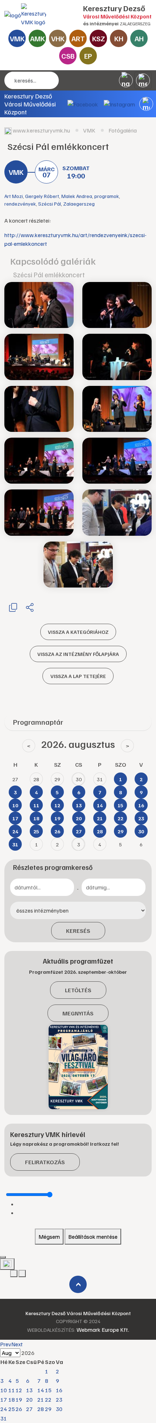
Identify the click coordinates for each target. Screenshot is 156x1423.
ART (78, 38)
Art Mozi (13, 196)
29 (48, 1409)
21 (40, 1399)
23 (59, 1399)
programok (106, 196)
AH (139, 38)
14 (40, 1390)
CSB (68, 55)
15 (48, 1390)
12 (19, 1390)
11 (11, 1390)
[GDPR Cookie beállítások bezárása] (3, 1257)
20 (29, 1399)
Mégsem (49, 1236)
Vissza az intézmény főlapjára (78, 654)
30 (59, 1409)
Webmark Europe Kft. (103, 1329)
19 (19, 1399)
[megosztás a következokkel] (29, 607)
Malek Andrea (76, 196)
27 (29, 1409)
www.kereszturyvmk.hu (41, 130)
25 (11, 1409)
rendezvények (20, 204)
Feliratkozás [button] (45, 1162)
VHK (58, 38)
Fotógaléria (122, 130)
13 (29, 1390)
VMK (17, 38)
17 (3, 1399)
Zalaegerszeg (79, 204)
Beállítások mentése (93, 1236)
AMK (37, 38)
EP (88, 55)
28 (40, 1409)
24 (3, 1409)
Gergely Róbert (42, 196)
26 (19, 1409)
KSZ (98, 38)
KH (118, 38)
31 (3, 1418)
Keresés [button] (78, 930)
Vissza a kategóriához (78, 632)
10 (3, 1390)
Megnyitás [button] (78, 1013)
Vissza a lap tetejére (78, 676)
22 (48, 1399)
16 (59, 1390)
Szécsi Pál (49, 204)
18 (11, 1399)
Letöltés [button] (78, 990)
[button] (146, 104)
